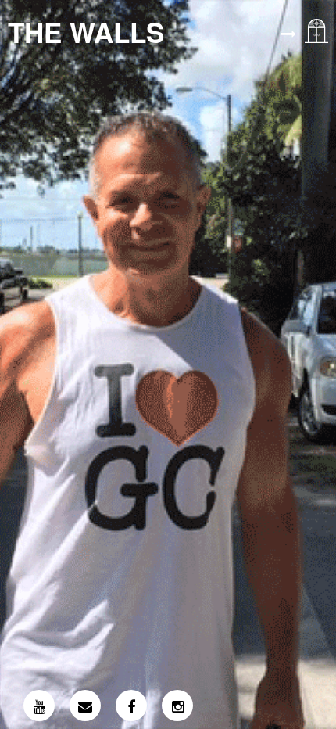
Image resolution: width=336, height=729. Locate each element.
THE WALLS (86, 32)
